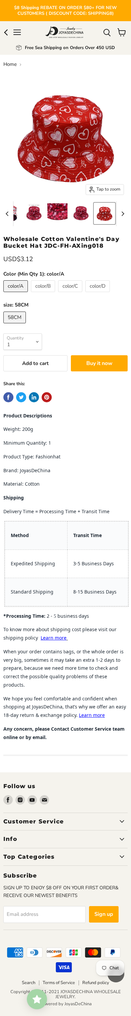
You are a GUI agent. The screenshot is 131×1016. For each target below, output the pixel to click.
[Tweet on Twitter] (21, 397)
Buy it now (99, 363)
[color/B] (44, 293)
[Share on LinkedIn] (34, 397)
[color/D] (98, 293)
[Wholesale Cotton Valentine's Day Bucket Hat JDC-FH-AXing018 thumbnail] (34, 213)
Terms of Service (59, 983)
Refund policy (95, 983)
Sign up (103, 914)
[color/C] (71, 293)
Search (28, 983)
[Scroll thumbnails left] (8, 213)
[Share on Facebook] (8, 397)
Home (10, 64)
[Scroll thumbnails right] (121, 213)
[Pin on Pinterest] (47, 397)
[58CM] (15, 325)
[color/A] (16, 293)
